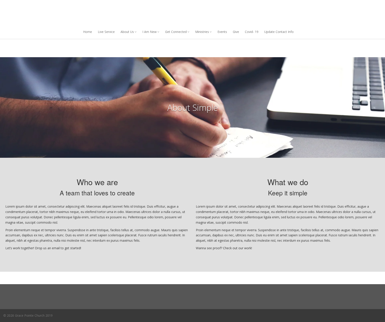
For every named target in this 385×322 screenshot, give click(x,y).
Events (222, 32)
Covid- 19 (251, 32)
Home (87, 32)
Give (236, 32)
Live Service (106, 32)
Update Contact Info (279, 32)
